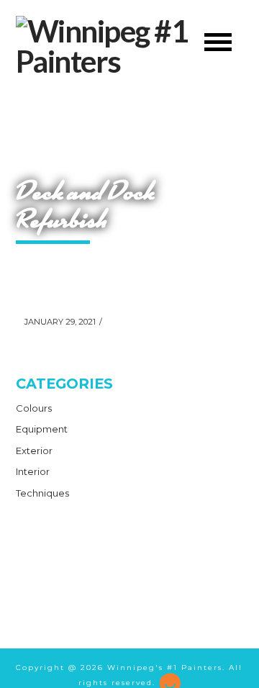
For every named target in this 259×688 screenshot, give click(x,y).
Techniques (42, 493)
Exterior (34, 450)
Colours (34, 408)
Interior (33, 471)
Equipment (42, 429)
